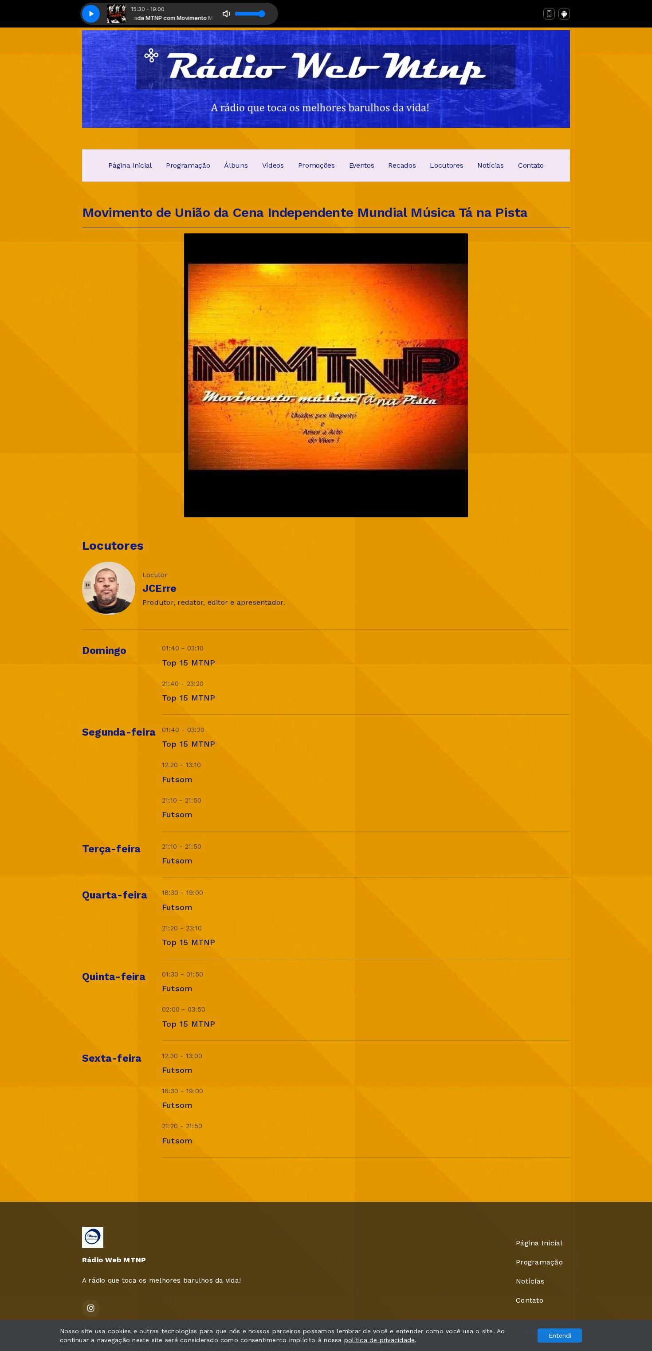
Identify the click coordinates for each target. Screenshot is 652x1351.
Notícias (490, 165)
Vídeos (273, 165)
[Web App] (549, 14)
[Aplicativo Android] (564, 14)
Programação (188, 165)
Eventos (361, 165)
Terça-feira (111, 849)
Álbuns (235, 165)
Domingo (104, 651)
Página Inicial (130, 165)
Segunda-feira (119, 732)
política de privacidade (379, 1339)
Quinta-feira (113, 977)
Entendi (560, 1335)
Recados (402, 165)
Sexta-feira (112, 1058)
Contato (531, 165)
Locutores (446, 165)
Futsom (177, 779)
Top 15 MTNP (189, 662)
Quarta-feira (114, 895)
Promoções (316, 165)
